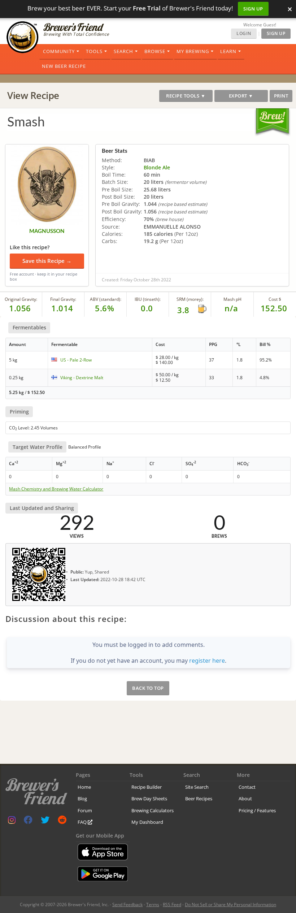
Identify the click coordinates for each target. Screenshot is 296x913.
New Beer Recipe (64, 66)
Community (59, 51)
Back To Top (148, 688)
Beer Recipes (198, 798)
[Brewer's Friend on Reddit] (62, 821)
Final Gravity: (63, 299)
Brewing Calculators (152, 810)
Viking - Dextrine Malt (81, 378)
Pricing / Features (257, 810)
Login (243, 33)
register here (207, 661)
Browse (154, 51)
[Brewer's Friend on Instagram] (12, 821)
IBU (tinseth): (148, 299)
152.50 (274, 308)
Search (123, 51)
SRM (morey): (190, 299)
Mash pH (232, 299)
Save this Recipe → (46, 260)
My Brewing (193, 51)
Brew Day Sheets (149, 798)
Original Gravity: (21, 299)
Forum (85, 810)
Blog (82, 798)
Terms (152, 904)
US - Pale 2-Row (76, 360)
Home (84, 787)
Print (281, 95)
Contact (247, 787)
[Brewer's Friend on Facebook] (28, 821)
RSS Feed (172, 904)
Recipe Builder (146, 787)
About (245, 798)
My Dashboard (147, 822)
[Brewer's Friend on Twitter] (45, 821)
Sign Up (253, 8)
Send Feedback (127, 904)
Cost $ (275, 299)
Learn (228, 51)
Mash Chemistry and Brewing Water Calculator (56, 489)
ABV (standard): (105, 299)
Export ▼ (241, 95)
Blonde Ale (157, 167)
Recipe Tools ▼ (185, 95)
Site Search (197, 787)
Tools (94, 51)
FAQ (83, 822)
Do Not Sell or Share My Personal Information (230, 904)
